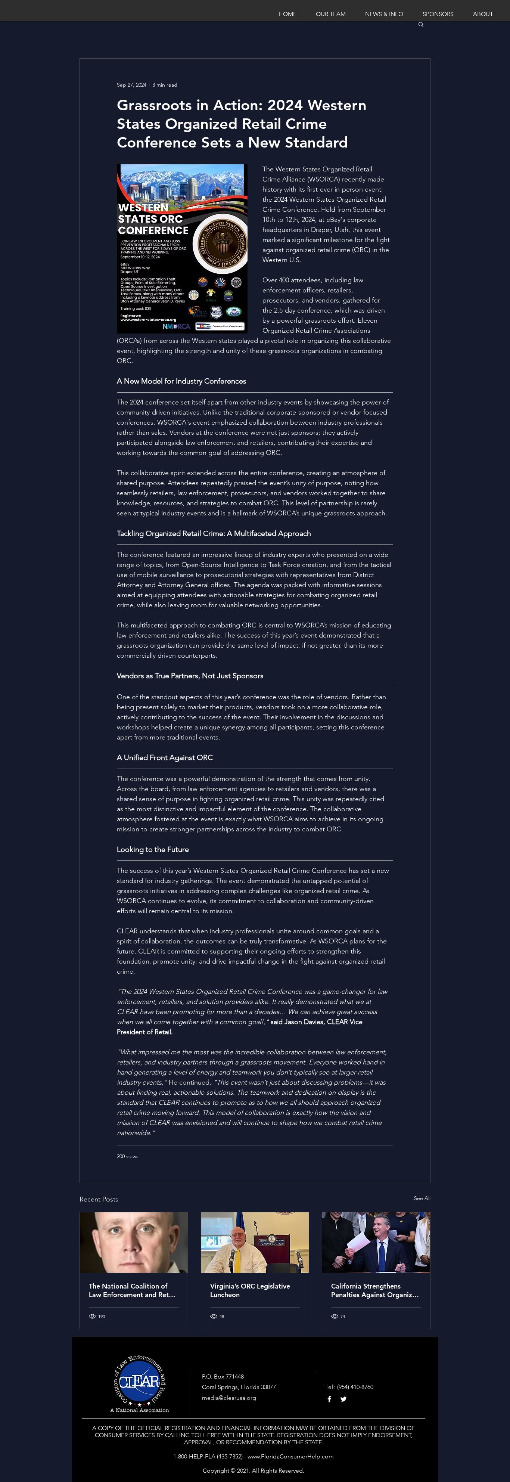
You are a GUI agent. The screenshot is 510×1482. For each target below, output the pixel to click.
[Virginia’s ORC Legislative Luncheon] (255, 1242)
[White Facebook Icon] (329, 1399)
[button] (421, 24)
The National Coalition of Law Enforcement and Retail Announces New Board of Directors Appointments (132, 1290)
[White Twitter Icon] (343, 1399)
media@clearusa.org (229, 1397)
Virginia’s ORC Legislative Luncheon (250, 1290)
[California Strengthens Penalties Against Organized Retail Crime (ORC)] (376, 1242)
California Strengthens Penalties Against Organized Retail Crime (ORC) (375, 1290)
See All (422, 1198)
